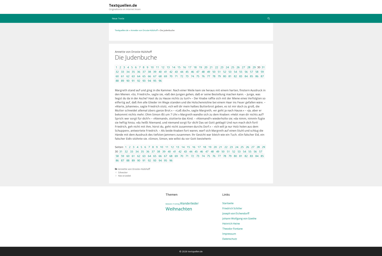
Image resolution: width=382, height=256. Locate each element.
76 (213, 156)
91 (144, 160)
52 (233, 151)
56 (255, 151)
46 (201, 151)
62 (138, 156)
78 (224, 156)
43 (185, 151)
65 (154, 156)
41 (174, 151)
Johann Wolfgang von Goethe (239, 218)
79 (229, 156)
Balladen (169, 204)
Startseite (228, 203)
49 (217, 151)
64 (149, 156)
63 (144, 156)
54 (244, 151)
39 (163, 151)
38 (158, 151)
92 (149, 160)
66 (160, 156)
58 (117, 156)
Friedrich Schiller (232, 208)
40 (169, 151)
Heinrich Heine (231, 223)
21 (220, 147)
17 (199, 147)
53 (239, 151)
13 (177, 147)
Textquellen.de (123, 5)
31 (120, 151)
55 (249, 151)
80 (235, 156)
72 (192, 156)
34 (136, 151)
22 (225, 147)
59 (122, 156)
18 (204, 147)
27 (252, 147)
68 (170, 156)
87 (122, 160)
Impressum (229, 233)
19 (209, 147)
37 (153, 151)
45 (196, 151)
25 (242, 147)
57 (260, 151)
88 (127, 160)
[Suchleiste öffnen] (268, 18)
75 (208, 156)
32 (126, 151)
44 (190, 151)
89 (133, 160)
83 (251, 156)
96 (170, 160)
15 (188, 147)
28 (258, 147)
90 (138, 160)
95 (165, 160)
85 (262, 156)
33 (131, 151)
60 (127, 156)
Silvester (123, 172)
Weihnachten (179, 209)
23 (231, 147)
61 (133, 156)
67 (165, 156)
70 (181, 156)
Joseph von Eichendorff (235, 213)
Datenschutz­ (229, 238)
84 (256, 156)
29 (263, 147)
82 (246, 156)
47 (206, 151)
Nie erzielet (124, 175)
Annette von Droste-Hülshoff (144, 30)
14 (182, 147)
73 (197, 156)
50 (222, 151)
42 (179, 151)
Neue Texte (118, 18)
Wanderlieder (189, 203)
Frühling (176, 204)
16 (193, 147)
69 (176, 156)
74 (203, 156)
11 (166, 147)
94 (160, 160)
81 (240, 156)
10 (161, 147)
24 (236, 147)
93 (154, 160)
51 (228, 151)
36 (147, 151)
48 (212, 151)
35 (142, 151)
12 (172, 147)
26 (247, 147)
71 (186, 156)
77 (219, 156)
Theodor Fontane (232, 228)
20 (215, 147)
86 (117, 160)
